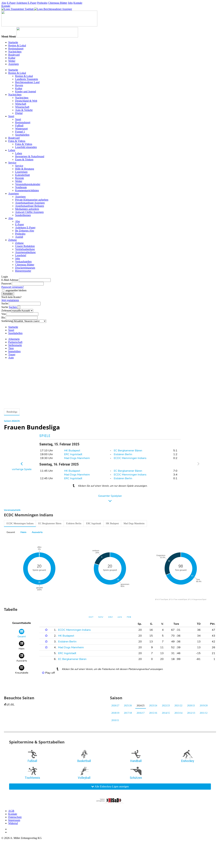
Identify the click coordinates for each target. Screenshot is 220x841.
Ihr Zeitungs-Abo (24, 230)
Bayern (19, 85)
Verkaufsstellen (23, 261)
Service (12, 162)
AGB (11, 810)
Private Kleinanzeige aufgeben (31, 199)
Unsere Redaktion (25, 246)
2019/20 (204, 705)
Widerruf (13, 823)
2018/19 (115, 713)
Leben (11, 150)
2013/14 (178, 713)
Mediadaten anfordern (27, 209)
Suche (4, 303)
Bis (3, 317)
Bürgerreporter (23, 270)
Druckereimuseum (25, 267)
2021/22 (178, 705)
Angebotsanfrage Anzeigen (30, 202)
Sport (11, 116)
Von (3, 313)
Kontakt (77, 2)
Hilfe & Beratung (24, 168)
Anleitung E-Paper (26, 2)
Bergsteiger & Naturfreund (29, 156)
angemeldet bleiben (16, 290)
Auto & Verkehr (24, 110)
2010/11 (115, 720)
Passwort (6, 283)
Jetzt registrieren (10, 300)
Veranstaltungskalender (27, 184)
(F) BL (11, 704)
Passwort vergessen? (12, 286)
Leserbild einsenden (26, 147)
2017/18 (128, 713)
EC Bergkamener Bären (128, 450)
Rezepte (19, 178)
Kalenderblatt (22, 174)
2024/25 (141, 705)
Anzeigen (13, 64)
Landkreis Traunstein (26, 79)
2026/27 (115, 705)
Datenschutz (15, 817)
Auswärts (37, 532)
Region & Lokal (17, 45)
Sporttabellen (22, 134)
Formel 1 (20, 131)
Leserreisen (21, 171)
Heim (23, 532)
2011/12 (203, 713)
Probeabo (42, 2)
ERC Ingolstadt (73, 454)
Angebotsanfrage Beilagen (29, 205)
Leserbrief (20, 255)
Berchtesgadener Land (27, 82)
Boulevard (14, 54)
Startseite (13, 42)
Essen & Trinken (24, 159)
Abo (3, 2)
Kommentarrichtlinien (27, 190)
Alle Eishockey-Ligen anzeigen (111, 786)
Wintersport (21, 128)
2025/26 (128, 705)
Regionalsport (15, 48)
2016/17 (141, 713)
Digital (19, 113)
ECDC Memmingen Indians (130, 458)
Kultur (11, 57)
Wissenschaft (22, 106)
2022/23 (166, 705)
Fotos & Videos (16, 140)
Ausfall (19, 236)
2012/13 (191, 713)
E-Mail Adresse (9, 279)
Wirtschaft (20, 103)
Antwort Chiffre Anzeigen (29, 212)
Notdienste (21, 187)
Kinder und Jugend (25, 91)
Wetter (11, 60)
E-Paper (11, 2)
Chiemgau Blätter (57, 2)
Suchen (13, 307)
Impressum (14, 820)
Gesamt (11, 532)
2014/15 (166, 713)
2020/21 (191, 705)
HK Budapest (72, 450)
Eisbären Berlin (123, 454)
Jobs (70, 2)
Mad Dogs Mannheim (77, 458)
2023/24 (153, 705)
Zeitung (12, 239)
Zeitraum (6, 310)
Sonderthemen (23, 215)
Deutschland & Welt (26, 100)
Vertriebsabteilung (25, 249)
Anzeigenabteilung (25, 252)
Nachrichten (14, 51)
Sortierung (7, 320)
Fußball (19, 125)
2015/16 (153, 713)
